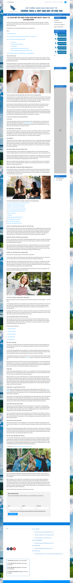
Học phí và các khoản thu (59, 24)
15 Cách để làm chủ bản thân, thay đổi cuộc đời (22, 446)
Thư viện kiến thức (48, 2)
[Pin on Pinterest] (14, 548)
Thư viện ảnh (54, 2)
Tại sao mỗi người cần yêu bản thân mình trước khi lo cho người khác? (22, 36)
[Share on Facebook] (8, 548)
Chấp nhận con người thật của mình (15, 217)
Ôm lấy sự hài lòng (11, 213)
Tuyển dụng (60, 14)
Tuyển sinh (14, 14)
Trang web (39, 505)
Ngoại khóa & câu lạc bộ (38, 14)
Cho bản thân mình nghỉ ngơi (14, 221)
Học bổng (18, 14)
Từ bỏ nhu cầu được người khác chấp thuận (17, 208)
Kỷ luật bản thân (11, 339)
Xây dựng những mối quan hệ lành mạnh (20, 48)
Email (23, 505)
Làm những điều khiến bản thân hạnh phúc (16, 211)
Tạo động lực (14, 46)
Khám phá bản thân (12, 328)
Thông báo (23, 14)
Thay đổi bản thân (11, 336)
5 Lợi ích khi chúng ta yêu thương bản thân (16, 39)
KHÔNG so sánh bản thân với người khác (16, 206)
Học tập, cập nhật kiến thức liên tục (15, 223)
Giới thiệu (10, 14)
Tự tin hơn (14, 42)
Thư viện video (61, 2)
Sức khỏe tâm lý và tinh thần (17, 44)
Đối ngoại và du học (29, 14)
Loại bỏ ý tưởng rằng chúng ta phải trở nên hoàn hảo (18, 202)
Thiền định (10, 215)
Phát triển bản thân (11, 334)
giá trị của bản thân (28, 122)
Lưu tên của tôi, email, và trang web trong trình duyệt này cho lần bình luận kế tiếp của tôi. (28, 511)
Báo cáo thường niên (58, 26)
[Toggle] (33, 532)
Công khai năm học (58, 22)
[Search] (65, 2)
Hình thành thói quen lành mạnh (14, 219)
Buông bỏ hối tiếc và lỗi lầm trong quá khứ (16, 204)
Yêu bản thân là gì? (12, 33)
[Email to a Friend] (11, 548)
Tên (9, 505)
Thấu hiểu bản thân (12, 331)
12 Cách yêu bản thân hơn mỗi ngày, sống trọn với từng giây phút (21, 53)
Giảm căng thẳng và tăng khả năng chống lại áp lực (22, 50)
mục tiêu (27, 357)
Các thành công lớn (46, 14)
